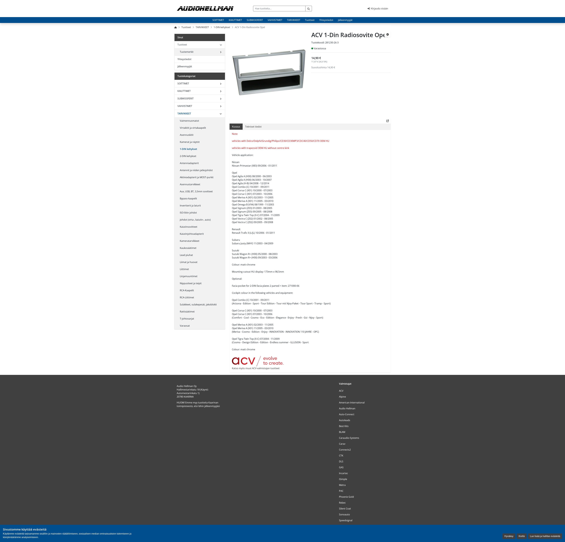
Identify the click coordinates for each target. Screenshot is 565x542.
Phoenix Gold (346, 496)
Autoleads (344, 420)
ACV (341, 390)
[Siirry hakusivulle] (308, 8)
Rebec (342, 502)
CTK (341, 455)
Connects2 (345, 449)
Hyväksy (508, 536)
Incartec (343, 473)
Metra (342, 485)
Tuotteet (310, 20)
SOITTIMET (218, 20)
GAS (341, 467)
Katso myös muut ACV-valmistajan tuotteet (256, 368)
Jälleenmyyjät (345, 20)
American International (352, 402)
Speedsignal (345, 520)
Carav (342, 443)
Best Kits (344, 426)
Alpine (342, 396)
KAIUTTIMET (235, 20)
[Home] (175, 27)
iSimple (343, 479)
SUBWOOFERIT (255, 20)
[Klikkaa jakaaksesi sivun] (387, 121)
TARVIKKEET (293, 20)
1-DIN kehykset (222, 27)
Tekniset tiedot (253, 126)
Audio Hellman (347, 408)
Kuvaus (236, 126)
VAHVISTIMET (275, 20)
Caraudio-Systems (349, 438)
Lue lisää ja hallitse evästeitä (545, 536)
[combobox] (279, 8)
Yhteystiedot (326, 20)
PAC (341, 491)
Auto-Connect (346, 414)
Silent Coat (345, 508)
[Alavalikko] (220, 52)
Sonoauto (344, 514)
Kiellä (522, 536)
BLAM (342, 432)
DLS (341, 461)
